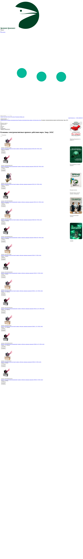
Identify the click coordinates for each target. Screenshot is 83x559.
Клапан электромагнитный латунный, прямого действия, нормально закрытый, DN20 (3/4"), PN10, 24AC (21, 219)
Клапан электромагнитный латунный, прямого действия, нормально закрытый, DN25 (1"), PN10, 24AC (21, 255)
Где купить (13, 116)
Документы (17, 116)
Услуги (9, 116)
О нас (4, 116)
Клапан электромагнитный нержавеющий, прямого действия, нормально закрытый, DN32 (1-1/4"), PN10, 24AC (22, 308)
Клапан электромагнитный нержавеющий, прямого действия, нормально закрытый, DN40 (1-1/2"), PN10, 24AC (22, 344)
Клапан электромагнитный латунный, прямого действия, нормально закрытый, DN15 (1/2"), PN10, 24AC (21, 184)
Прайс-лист (22, 116)
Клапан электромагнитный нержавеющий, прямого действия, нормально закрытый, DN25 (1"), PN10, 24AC (22, 273)
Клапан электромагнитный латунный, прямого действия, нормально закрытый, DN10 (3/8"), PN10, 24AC (21, 148)
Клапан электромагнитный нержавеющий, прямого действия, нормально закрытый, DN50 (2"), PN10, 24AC (22, 379)
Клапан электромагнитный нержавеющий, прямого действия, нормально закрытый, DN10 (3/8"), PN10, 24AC (22, 166)
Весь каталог (2, 32)
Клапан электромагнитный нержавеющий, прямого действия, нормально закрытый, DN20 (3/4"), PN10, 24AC (22, 237)
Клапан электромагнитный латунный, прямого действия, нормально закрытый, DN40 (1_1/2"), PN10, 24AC (22, 326)
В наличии (4, 135)
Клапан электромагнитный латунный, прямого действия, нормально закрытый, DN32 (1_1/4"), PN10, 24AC (22, 290)
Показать (2, 129)
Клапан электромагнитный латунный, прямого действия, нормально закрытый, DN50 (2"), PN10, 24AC (21, 361)
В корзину (3, 152)
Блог (7, 116)
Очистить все (7, 129)
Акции (1, 116)
